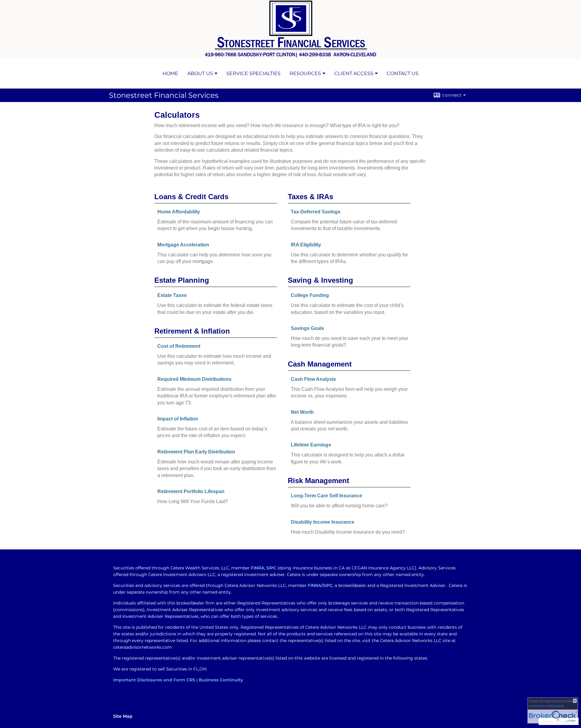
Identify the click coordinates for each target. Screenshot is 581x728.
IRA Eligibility (306, 244)
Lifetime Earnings (311, 444)
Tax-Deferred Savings (315, 211)
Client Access (353, 73)
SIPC (271, 568)
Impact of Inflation (177, 418)
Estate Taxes (172, 295)
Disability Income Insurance (322, 522)
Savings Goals (307, 328)
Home (170, 73)
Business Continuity (221, 680)
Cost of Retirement (178, 346)
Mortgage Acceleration (183, 244)
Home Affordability (178, 211)
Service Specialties (253, 73)
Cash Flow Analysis (313, 379)
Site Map (123, 716)
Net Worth (302, 412)
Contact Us (403, 73)
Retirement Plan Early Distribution (196, 451)
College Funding (310, 295)
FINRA (257, 568)
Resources (305, 73)
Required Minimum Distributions (194, 379)
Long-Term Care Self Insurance (326, 495)
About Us (200, 73)
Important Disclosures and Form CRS (154, 680)
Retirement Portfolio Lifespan (191, 491)
